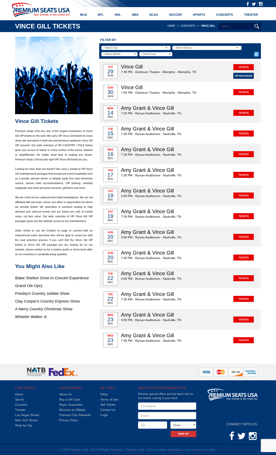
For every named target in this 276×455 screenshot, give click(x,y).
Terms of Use (109, 399)
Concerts (224, 14)
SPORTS (199, 14)
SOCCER (175, 14)
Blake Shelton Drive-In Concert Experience (52, 278)
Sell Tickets (108, 404)
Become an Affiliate (72, 410)
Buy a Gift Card (69, 399)
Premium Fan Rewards (75, 415)
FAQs (104, 394)
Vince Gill (208, 25)
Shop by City (23, 425)
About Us (65, 394)
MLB (83, 14)
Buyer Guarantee (71, 404)
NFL (101, 14)
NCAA (153, 14)
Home (171, 25)
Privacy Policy (68, 420)
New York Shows (26, 420)
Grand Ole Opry (28, 286)
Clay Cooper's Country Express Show (47, 301)
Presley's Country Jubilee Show (42, 293)
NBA (135, 14)
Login (104, 415)
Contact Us (107, 410)
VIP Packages (243, 76)
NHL (118, 14)
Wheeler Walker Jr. (31, 317)
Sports (19, 399)
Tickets (243, 67)
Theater (251, 14)
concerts (188, 25)
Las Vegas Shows (27, 415)
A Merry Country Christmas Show (43, 309)
